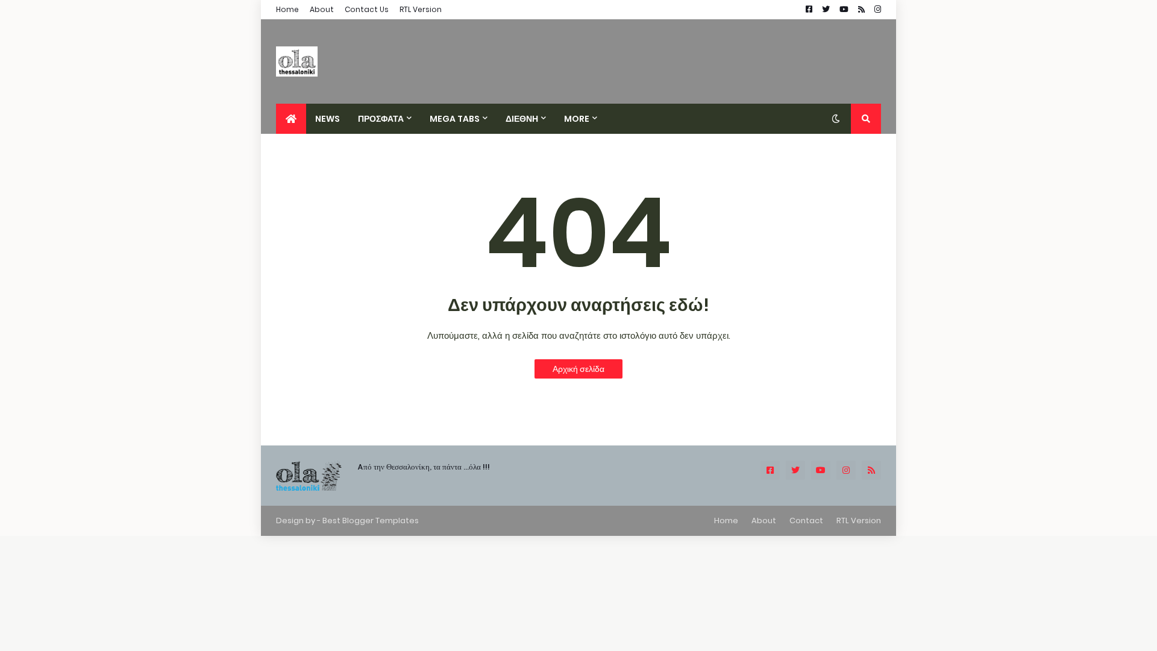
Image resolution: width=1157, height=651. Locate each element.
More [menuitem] (576, 119)
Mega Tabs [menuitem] (455, 119)
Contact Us (367, 9)
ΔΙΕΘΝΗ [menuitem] (522, 119)
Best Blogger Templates (370, 520)
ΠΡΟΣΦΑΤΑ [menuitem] (381, 119)
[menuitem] (291, 119)
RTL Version (421, 9)
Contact (806, 520)
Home (287, 9)
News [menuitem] (327, 119)
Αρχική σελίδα (578, 369)
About (322, 9)
